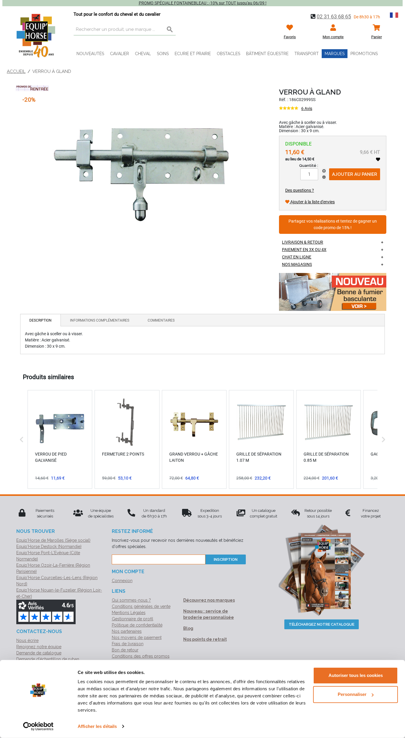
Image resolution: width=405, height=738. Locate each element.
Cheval (143, 53)
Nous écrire (27, 640)
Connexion (122, 580)
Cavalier (119, 53)
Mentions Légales (129, 612)
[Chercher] (170, 30)
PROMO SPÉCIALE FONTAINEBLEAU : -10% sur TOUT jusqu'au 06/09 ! (203, 3)
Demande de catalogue (38, 653)
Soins (163, 53)
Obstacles (228, 53)
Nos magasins (297, 264)
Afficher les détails (97, 726)
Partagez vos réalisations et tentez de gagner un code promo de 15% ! (332, 224)
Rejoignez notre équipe (38, 646)
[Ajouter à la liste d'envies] (378, 159)
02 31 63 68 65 (334, 16)
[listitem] (60, 439)
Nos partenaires (127, 631)
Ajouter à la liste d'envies (312, 201)
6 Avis (306, 108)
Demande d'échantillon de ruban (47, 659)
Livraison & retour (302, 242)
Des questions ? (299, 190)
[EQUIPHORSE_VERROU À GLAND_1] (141, 174)
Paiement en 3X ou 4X (304, 249)
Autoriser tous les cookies (356, 675)
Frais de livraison (127, 643)
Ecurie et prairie (193, 53)
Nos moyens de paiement (137, 637)
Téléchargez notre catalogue (321, 624)
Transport (306, 53)
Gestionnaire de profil (132, 618)
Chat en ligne (296, 257)
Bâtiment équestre (267, 53)
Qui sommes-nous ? (131, 600)
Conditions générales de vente (141, 606)
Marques (335, 53)
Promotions (364, 53)
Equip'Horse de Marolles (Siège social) (53, 540)
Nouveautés (90, 53)
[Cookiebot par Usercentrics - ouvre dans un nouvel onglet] (38, 726)
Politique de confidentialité (137, 625)
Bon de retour (125, 650)
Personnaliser (352, 694)
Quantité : (308, 165)
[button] (22, 439)
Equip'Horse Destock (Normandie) (49, 546)
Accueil (16, 71)
